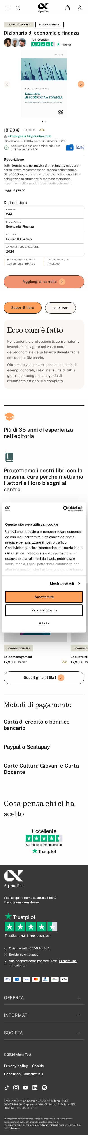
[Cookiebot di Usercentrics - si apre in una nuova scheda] (63, 509)
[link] (79, 8)
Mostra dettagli (62, 583)
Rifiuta (44, 623)
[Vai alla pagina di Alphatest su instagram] (16, 1088)
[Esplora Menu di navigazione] (8, 8)
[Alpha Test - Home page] (43, 8)
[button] (67, 8)
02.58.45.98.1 (39, 948)
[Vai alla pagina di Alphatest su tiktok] (6, 1088)
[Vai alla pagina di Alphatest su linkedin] (35, 1088)
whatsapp (31, 954)
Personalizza (41, 610)
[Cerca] (18, 8)
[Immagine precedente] (7, 84)
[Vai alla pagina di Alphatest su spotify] (44, 1088)
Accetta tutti (44, 597)
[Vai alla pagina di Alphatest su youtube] (25, 1088)
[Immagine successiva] (81, 84)
